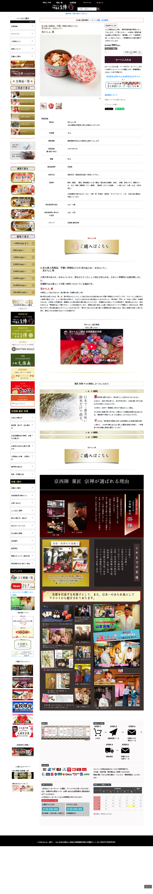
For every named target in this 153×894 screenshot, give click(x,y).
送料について (16, 49)
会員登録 (73, 2)
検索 (98, 9)
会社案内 (14, 541)
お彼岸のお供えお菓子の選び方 (20, 447)
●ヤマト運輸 (95, 20)
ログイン (32, 22)
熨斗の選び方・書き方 (19, 518)
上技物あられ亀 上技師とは (20, 457)
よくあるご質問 (16, 510)
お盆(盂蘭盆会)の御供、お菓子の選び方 (21, 436)
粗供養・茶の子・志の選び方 (20, 426)
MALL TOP (47, 2)
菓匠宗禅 (68, 13)
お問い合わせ (16, 503)
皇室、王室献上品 (17, 474)
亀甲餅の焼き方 (16, 467)
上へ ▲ (148, 886)
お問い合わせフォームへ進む (49, 800)
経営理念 (14, 548)
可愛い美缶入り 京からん (79, 13)
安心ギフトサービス (18, 526)
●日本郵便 (104, 20)
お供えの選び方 (16, 417)
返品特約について (111, 95)
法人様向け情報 (16, 533)
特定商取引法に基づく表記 (20, 563)
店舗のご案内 (16, 56)
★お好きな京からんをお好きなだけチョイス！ (123, 78)
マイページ (87, 2)
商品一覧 (59, 2)
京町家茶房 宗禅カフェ (19, 495)
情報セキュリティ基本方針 (20, 556)
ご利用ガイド (16, 41)
